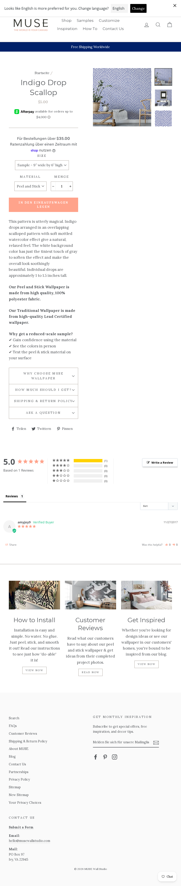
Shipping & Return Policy (43, 401)
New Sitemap (19, 795)
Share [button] (13, 545)
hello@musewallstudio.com (29, 841)
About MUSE (18, 749)
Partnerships (18, 772)
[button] (167, 545)
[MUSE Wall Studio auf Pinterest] (105, 757)
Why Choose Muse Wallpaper (43, 375)
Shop (67, 20)
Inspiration (67, 28)
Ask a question (43, 413)
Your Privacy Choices (25, 802)
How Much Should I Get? (43, 390)
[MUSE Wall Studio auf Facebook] (95, 757)
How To (90, 28)
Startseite (42, 73)
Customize (109, 20)
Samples (85, 20)
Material (30, 177)
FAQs (13, 726)
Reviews (12, 496)
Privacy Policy (19, 779)
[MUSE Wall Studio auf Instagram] (114, 757)
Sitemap (15, 787)
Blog (12, 756)
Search (14, 718)
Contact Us (113, 28)
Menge (61, 177)
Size (42, 156)
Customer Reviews (23, 733)
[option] (90, 46)
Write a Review (162, 463)
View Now (34, 670)
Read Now (91, 672)
